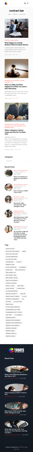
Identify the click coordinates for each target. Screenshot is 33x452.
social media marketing (13, 307)
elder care (9, 269)
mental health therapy (12, 296)
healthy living (10, 285)
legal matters (18, 126)
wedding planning (11, 328)
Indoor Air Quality (11, 293)
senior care (9, 304)
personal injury (18, 226)
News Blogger (17, 173)
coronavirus (10, 262)
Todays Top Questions (11, 447)
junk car (22, 293)
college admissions (12, 256)
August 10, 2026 (23, 198)
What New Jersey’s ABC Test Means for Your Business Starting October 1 (21, 219)
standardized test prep (13, 309)
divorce (16, 40)
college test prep (11, 259)
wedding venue (10, 330)
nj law (24, 296)
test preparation (18, 184)
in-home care (21, 288)
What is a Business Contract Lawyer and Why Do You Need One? (15, 132)
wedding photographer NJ (14, 322)
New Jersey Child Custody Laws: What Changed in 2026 (20, 204)
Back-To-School (18, 170)
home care (20, 285)
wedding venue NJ (11, 333)
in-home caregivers (11, 291)
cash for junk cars (12, 254)
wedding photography (12, 325)
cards (24, 251)
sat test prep (18, 301)
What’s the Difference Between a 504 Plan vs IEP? (21, 178)
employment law (11, 272)
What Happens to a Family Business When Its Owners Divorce (16, 44)
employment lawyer (12, 277)
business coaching (18, 211)
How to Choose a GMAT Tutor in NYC (21, 191)
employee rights (20, 269)
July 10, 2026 (8, 98)
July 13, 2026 (8, 54)
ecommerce (22, 267)
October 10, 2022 (9, 149)
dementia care (10, 264)
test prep (9, 315)
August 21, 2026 (19, 171)
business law (8, 80)
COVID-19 (19, 262)
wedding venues (10, 336)
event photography (12, 280)
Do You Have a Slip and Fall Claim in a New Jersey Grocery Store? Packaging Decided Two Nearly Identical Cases (21, 235)
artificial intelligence (12, 251)
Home (9, 14)
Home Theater (10, 288)
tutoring (25, 184)
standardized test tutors (14, 312)
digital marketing (11, 267)
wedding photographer (13, 320)
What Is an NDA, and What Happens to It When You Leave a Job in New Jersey (16, 87)
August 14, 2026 (19, 185)
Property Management (12, 299)
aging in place (10, 248)
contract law (9, 40)
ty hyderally (18, 315)
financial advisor (11, 283)
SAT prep (8, 301)
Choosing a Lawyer (18, 80)
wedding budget (10, 317)
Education (25, 170)
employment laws (11, 275)
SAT (23, 299)
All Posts (15, 14)
